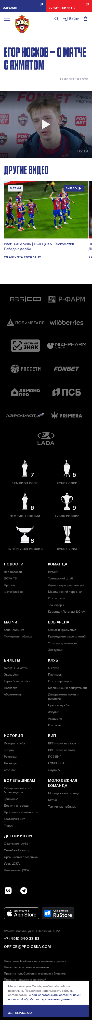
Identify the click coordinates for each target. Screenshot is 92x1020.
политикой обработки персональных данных (40, 999)
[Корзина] (85, 18)
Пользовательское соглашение (26, 967)
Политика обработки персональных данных (35, 961)
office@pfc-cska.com (27, 947)
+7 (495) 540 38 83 (21, 938)
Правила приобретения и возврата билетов (35, 973)
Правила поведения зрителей (25, 979)
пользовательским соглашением (55, 995)
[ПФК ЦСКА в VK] (8, 891)
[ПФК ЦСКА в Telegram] (24, 891)
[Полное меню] (7, 19)
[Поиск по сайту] (56, 18)
